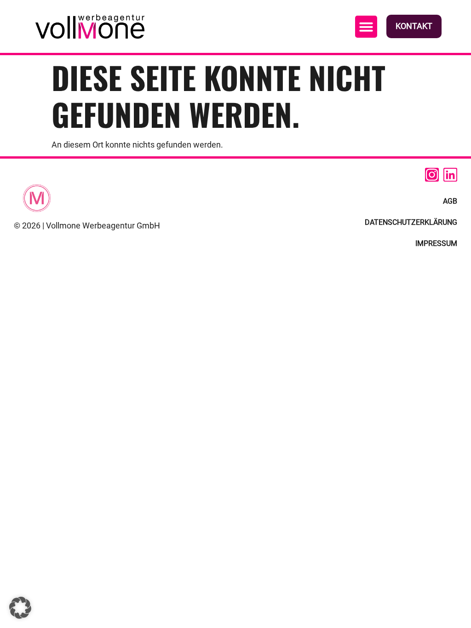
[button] (366, 27)
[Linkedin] (450, 175)
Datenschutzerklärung (411, 222)
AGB (450, 201)
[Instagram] (432, 175)
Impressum (436, 243)
